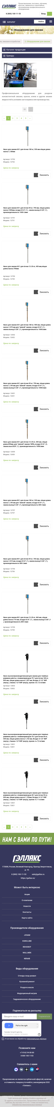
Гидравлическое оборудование (27, 999)
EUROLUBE (27, 941)
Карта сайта (27, 918)
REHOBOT (27, 947)
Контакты (27, 912)
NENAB (27, 959)
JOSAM (27, 935)
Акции (27, 894)
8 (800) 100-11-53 (13, 14)
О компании (27, 900)
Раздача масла (27, 987)
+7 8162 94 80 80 (27, 1052)
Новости (27, 906)
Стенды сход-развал (27, 976)
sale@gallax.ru (38, 874)
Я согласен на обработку (25, 1039)
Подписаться (44, 1016)
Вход (43, 14)
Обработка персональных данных (27, 1105)
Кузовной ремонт (27, 981)
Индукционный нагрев (27, 993)
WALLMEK (27, 953)
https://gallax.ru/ (28, 878)
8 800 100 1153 (27, 1056)
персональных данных (36, 1039)
